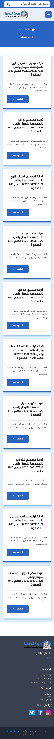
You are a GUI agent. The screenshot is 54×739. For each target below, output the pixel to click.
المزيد (19, 99)
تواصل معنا (46, 699)
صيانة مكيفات (42, 679)
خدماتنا (48, 697)
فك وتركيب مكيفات (40, 682)
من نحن (47, 694)
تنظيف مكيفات (42, 675)
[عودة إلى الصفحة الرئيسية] (33, 29)
